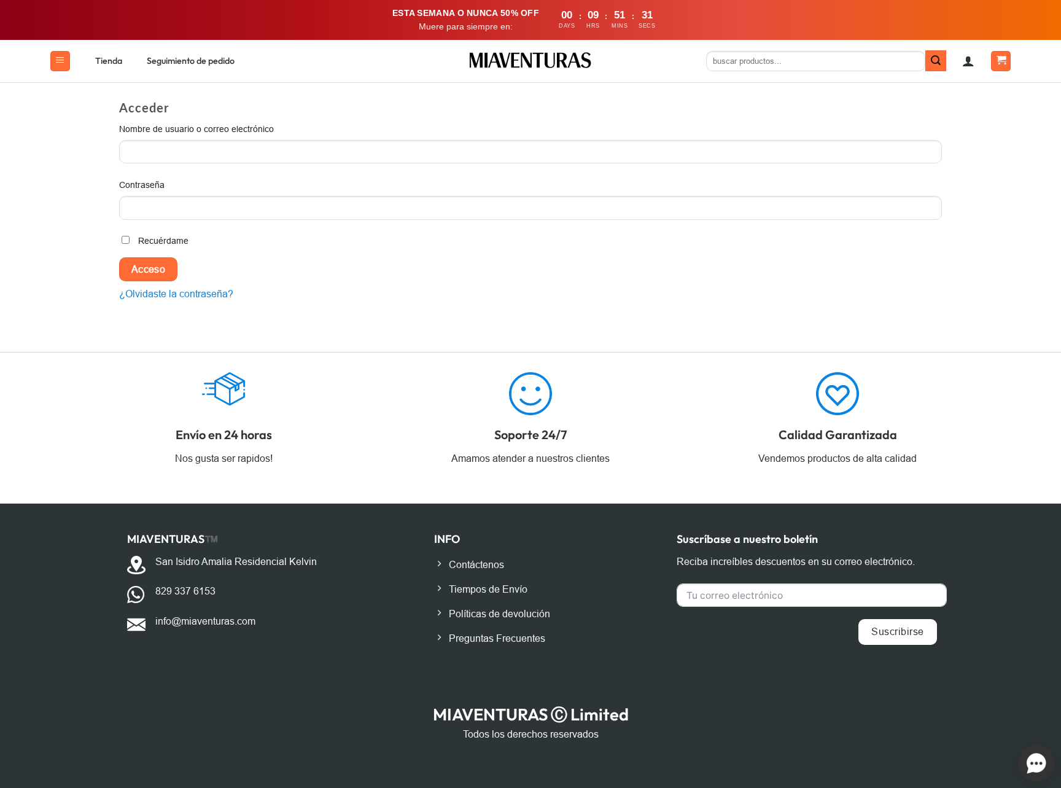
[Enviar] (935, 60)
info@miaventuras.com (205, 621)
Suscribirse (897, 631)
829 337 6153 (185, 591)
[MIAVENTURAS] (531, 60)
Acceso (148, 269)
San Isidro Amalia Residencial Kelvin (236, 561)
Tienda (108, 60)
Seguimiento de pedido (191, 60)
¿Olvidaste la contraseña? (176, 294)
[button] (60, 61)
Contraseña (165, 184)
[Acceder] (968, 60)
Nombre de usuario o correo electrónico (220, 128)
